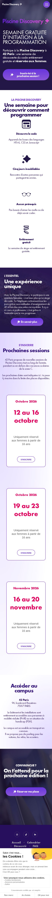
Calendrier (33, 842)
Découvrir (20, 846)
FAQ (35, 846)
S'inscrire (26, 459)
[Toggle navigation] (46, 4)
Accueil (16, 842)
